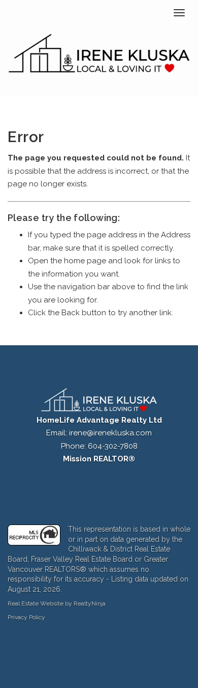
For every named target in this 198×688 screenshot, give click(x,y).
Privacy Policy (26, 617)
